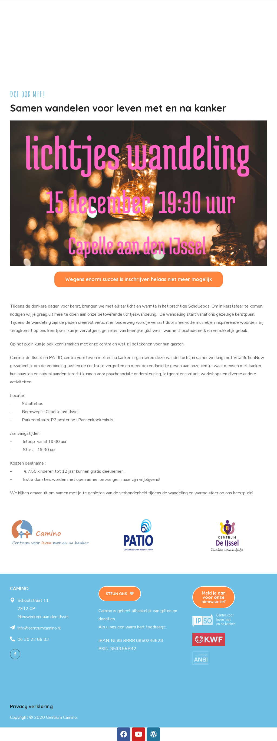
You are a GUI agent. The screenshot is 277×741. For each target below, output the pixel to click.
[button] (138, 279)
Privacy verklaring (31, 706)
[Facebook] (15, 654)
